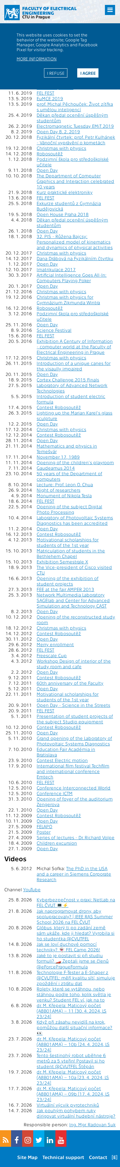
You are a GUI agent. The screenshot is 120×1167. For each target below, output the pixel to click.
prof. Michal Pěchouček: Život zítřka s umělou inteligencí (75, 106)
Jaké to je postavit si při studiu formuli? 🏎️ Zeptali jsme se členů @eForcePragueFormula (73, 961)
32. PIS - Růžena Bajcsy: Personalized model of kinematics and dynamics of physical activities (75, 241)
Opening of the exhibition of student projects (67, 580)
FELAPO (44, 826)
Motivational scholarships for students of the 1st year (67, 542)
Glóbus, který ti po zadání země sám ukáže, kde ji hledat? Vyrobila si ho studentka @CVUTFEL (75, 933)
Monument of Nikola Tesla (64, 495)
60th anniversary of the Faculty (70, 683)
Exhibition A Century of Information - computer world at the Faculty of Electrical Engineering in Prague (75, 346)
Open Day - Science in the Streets (73, 705)
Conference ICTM (55, 793)
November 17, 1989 (58, 457)
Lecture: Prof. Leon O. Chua (65, 484)
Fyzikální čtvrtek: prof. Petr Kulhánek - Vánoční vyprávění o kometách (76, 139)
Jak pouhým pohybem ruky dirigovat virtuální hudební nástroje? (76, 1113)
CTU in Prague (36, 16)
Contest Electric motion (62, 760)
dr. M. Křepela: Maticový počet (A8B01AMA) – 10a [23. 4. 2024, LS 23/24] (73, 1077)
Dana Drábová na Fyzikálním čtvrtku (75, 258)
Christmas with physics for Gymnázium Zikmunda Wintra (68, 299)
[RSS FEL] (5, 1138)
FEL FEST (45, 93)
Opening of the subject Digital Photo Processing (69, 509)
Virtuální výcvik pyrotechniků (68, 1105)
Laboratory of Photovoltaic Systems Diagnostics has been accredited (75, 520)
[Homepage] (12, 12)
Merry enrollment (55, 644)
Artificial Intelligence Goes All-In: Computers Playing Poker (71, 277)
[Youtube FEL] (60, 1138)
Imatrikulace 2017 (56, 269)
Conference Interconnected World (73, 787)
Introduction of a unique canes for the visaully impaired (73, 365)
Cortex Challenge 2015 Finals (68, 379)
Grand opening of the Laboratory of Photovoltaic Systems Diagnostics (74, 740)
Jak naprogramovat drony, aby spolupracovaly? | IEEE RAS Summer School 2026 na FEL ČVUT (75, 916)
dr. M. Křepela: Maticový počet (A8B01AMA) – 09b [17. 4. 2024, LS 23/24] (73, 1094)
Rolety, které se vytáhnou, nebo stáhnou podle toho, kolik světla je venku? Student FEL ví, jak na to (74, 994)
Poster (43, 832)
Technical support (63, 1157)
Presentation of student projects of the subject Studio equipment (75, 718)
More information (37, 58)
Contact (98, 1157)
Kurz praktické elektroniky (65, 192)
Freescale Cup (52, 655)
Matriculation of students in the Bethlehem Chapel (71, 553)
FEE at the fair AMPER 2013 (65, 589)
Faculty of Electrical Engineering (49, 11)
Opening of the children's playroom (75, 462)
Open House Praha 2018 (63, 214)
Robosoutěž (50, 153)
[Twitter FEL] (38, 1138)
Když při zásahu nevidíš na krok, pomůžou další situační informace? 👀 (74, 1027)
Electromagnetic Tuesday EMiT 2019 (75, 126)
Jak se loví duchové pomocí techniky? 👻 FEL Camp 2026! (68, 946)
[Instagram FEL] (27, 1138)
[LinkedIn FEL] (49, 1138)
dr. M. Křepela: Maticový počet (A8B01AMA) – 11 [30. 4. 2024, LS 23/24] (71, 1010)
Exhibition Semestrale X (62, 561)
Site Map (27, 1157)
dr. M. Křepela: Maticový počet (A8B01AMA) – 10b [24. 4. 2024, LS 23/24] (73, 1044)
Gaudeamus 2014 (56, 468)
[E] (115, 1157)
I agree (88, 72)
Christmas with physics (61, 148)
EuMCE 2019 (50, 98)
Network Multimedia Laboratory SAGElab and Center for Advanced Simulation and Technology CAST (73, 600)
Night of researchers (58, 490)
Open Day (47, 170)
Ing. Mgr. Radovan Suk (92, 1124)
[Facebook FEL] (16, 1138)
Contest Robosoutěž (59, 407)
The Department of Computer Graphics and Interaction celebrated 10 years (75, 181)
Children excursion (57, 843)
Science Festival (54, 330)
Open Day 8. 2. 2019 (58, 131)
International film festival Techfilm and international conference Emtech (73, 771)
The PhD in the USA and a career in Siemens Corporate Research (74, 874)
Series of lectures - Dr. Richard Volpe (75, 837)
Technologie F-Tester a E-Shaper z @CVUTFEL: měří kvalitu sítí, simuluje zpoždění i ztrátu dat (76, 977)
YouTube (32, 889)
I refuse (56, 72)
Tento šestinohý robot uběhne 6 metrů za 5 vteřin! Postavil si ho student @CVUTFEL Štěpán (71, 1060)
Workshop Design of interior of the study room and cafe (74, 663)
